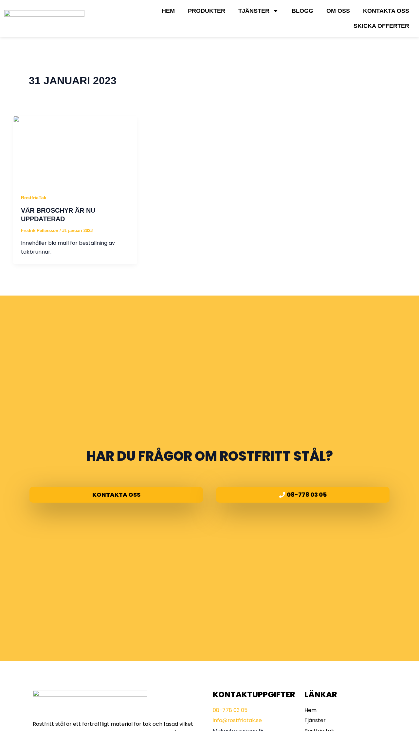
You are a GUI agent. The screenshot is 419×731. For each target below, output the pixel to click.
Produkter (206, 11)
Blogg (302, 11)
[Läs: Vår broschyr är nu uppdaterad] (75, 150)
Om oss (338, 11)
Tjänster (253, 11)
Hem (168, 11)
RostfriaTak (33, 197)
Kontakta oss (386, 11)
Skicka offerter (381, 26)
